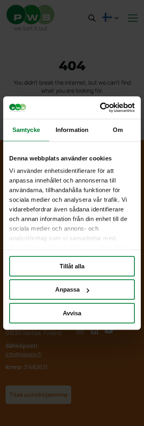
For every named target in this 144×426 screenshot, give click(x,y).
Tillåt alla (72, 266)
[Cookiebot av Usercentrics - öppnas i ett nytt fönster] (101, 107)
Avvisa (72, 313)
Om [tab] (118, 129)
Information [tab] (72, 129)
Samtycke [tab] (26, 129)
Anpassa (67, 289)
